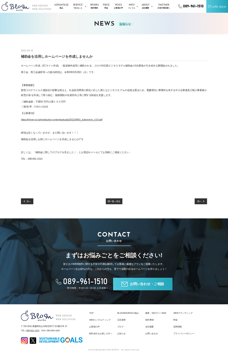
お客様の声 (94, 326)
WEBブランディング (183, 313)
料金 (175, 320)
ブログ (120, 326)
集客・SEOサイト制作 (155, 313)
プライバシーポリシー (183, 333)
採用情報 (177, 326)
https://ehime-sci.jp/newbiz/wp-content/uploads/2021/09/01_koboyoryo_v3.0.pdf (61, 119)
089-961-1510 (32, 330)
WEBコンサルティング (100, 320)
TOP (91, 313)
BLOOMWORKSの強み (128, 313)
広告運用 (121, 320)
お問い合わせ (151, 333)
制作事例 (149, 320)
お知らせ (121, 333)
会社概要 (149, 326)
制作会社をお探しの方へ (100, 333)
